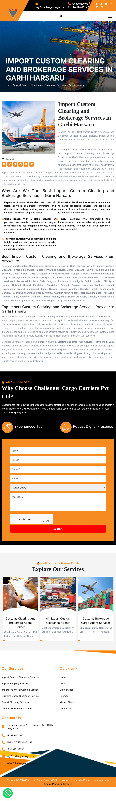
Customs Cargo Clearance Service (20, 696)
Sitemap (64, 696)
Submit (58, 528)
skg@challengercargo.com (21, 756)
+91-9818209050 (15, 749)
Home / (10, 85)
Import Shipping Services (15, 683)
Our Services (66, 689)
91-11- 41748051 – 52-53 (19, 742)
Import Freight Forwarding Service (20, 689)
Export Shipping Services (15, 702)
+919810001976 (80, 3)
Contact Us (66, 708)
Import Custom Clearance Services (20, 677)
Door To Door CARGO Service (18, 708)
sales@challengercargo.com (22, 763)
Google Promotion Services (58, 784)
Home (63, 677)
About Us (65, 683)
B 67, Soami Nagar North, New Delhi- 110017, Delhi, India (30, 726)
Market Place (67, 702)
